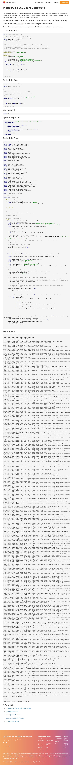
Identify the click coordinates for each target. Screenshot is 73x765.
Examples (48, 736)
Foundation (6, 762)
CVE (65, 747)
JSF (47, 750)
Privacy (44, 762)
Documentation (39, 2)
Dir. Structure (40, 744)
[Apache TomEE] (9, 2)
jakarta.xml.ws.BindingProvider (15, 718)
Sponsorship (31, 762)
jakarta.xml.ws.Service (12, 721)
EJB (47, 747)
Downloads (64, 2)
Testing (40, 747)
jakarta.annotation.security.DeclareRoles (18, 708)
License (18, 762)
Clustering (41, 750)
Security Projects (66, 744)
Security (56, 2)
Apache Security (66, 739)
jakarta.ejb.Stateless (12, 711)
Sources (57, 744)
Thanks (38, 762)
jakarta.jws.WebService (13, 715)
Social (57, 741)
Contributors (59, 739)
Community (49, 2)
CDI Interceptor (49, 739)
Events (13, 762)
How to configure (41, 739)
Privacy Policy (6, 746)
